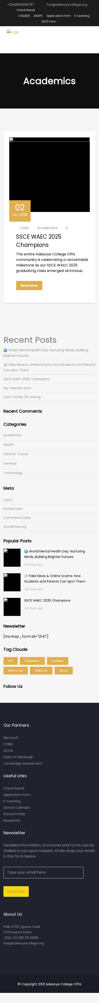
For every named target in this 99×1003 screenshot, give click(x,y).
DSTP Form (49, 21)
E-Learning (82, 16)
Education (32, 661)
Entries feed (13, 508)
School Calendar (16, 807)
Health (8, 444)
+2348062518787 (20, 4)
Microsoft (11, 737)
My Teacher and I (17, 388)
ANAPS (38, 16)
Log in (8, 499)
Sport (64, 670)
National (41, 670)
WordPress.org (14, 526)
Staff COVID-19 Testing (22, 397)
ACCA (8, 750)
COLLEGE (24, 16)
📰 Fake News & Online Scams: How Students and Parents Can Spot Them (49, 367)
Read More (29, 285)
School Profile (14, 814)
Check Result (26, 10)
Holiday (57, 661)
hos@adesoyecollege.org (66, 4)
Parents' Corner (15, 454)
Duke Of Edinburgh (18, 757)
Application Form (59, 16)
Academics (47, 228)
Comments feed (17, 517)
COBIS (8, 744)
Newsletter (11, 820)
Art (11, 661)
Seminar (10, 463)
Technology (13, 473)
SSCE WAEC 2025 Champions (26, 379)
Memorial (16, 670)
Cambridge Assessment (22, 763)
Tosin (24, 228)
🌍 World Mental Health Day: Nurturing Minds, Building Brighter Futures (45, 353)
